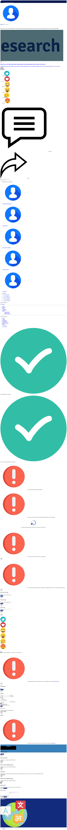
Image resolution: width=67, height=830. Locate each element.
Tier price (11, 696)
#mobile (44, 28)
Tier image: (2, 702)
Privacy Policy (5, 321)
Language (3, 304)
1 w (0, 26)
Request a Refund (8, 313)
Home (4, 318)
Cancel (2, 711)
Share (2, 603)
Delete (5, 711)
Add (1, 706)
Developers (4, 310)
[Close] (1, 559)
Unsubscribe (3, 774)
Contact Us (4, 309)
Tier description (12, 701)
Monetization (53, 743)
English (4, 828)
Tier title (11, 695)
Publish (2, 689)
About (4, 306)
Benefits (1, 697)
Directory (4, 307)
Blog (3, 308)
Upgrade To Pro (56, 681)
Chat (2, 698)
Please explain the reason (4, 795)
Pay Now (5, 788)
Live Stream (4, 699)
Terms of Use (7, 312)
